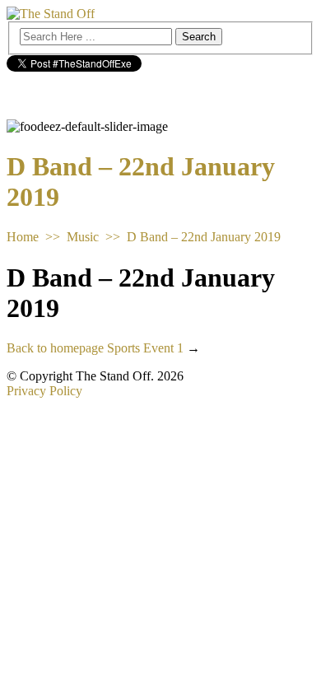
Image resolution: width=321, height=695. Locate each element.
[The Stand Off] (51, 14)
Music (83, 237)
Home (23, 237)
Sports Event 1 (145, 348)
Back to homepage (55, 348)
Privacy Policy (44, 391)
